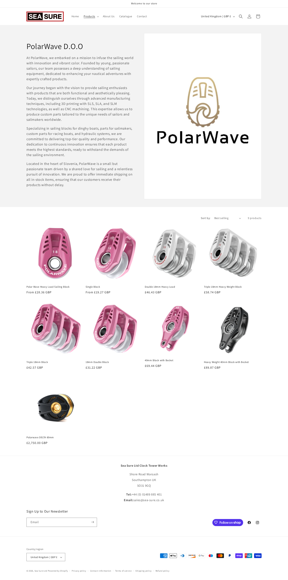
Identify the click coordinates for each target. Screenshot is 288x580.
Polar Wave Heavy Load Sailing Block (48, 286)
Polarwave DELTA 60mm (40, 437)
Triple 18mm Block (37, 362)
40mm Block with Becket (159, 360)
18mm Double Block (97, 362)
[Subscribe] (92, 522)
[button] (91, 16)
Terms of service (123, 570)
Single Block (93, 286)
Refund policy (162, 570)
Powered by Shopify (58, 571)
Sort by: (205, 218)
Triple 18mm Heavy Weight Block (223, 286)
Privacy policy (79, 570)
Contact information (100, 570)
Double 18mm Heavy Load (160, 286)
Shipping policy (143, 570)
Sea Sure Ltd (40, 571)
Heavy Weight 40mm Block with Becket (226, 362)
